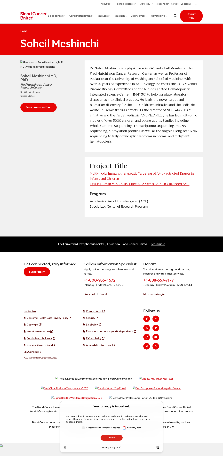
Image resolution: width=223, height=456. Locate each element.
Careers (174, 3)
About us (105, 3)
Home (23, 31)
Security (90, 318)
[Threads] (146, 346)
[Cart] (196, 4)
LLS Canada (31, 352)
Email (103, 294)
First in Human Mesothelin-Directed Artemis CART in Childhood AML (139, 184)
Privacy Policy (93, 311)
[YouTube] (155, 337)
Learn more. (158, 244)
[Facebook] (146, 319)
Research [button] (119, 15)
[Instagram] (155, 319)
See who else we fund (38, 107)
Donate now (191, 16)
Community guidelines (39, 345)
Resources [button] (103, 15)
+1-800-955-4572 (100, 280)
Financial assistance (125, 3)
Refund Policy (93, 338)
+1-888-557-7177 (158, 280)
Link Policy (92, 324)
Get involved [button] (138, 15)
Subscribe (35, 272)
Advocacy (145, 3)
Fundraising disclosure (39, 338)
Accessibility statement (99, 345)
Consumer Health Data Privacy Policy (47, 318)
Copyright (32, 324)
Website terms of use (38, 331)
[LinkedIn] (155, 328)
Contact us (30, 311)
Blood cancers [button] (56, 15)
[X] (146, 328)
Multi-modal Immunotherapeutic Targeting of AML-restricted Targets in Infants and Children (142, 176)
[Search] (175, 16)
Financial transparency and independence (109, 331)
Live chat (89, 294)
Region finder (162, 3)
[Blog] (155, 346)
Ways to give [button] (158, 15)
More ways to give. (155, 294)
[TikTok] (146, 337)
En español (186, 3)
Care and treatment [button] (80, 15)
